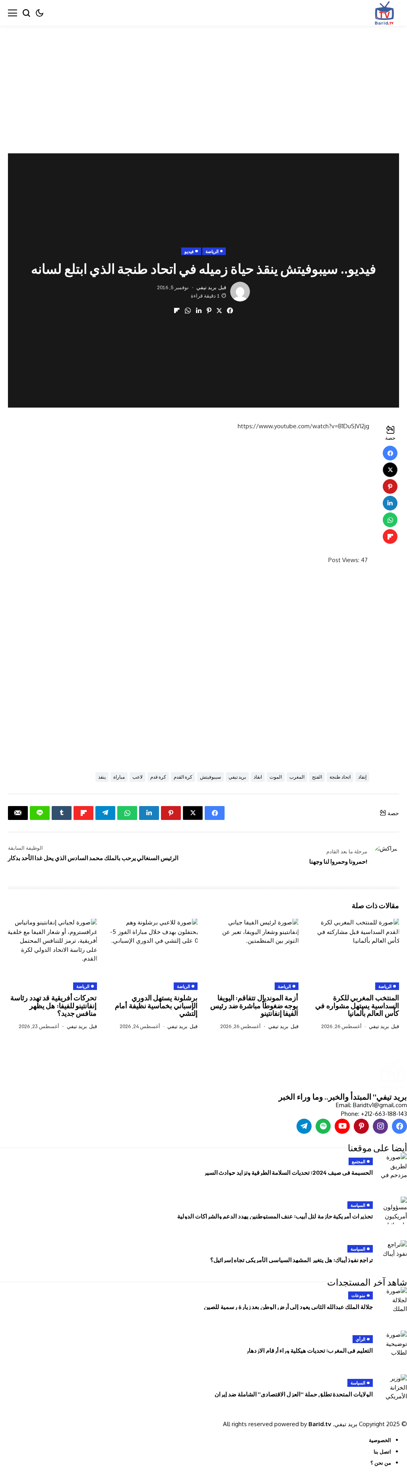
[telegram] (304, 1126)
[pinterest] (361, 1126)
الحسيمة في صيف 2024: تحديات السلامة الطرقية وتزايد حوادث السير (288, 1172)
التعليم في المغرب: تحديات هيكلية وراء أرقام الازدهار (309, 1350)
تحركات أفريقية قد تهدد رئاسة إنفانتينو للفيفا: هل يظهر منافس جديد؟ (53, 1005)
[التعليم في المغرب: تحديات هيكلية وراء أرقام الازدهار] (393, 1344)
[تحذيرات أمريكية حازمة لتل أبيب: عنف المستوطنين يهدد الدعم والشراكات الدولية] (393, 1210)
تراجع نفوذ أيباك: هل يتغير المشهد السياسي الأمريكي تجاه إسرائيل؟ (291, 1259)
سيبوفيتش (210, 777)
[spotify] (323, 1126)
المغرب (296, 777)
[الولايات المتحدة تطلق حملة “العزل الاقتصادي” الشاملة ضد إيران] (393, 1388)
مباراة (119, 777)
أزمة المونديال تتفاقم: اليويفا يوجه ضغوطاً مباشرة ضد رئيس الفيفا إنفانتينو (254, 1005)
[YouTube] (342, 1126)
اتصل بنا (382, 1451)
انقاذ (258, 777)
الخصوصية (380, 1440)
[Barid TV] (392, 1075)
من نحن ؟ (380, 1463)
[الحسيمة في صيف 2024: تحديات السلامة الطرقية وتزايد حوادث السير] (393, 1167)
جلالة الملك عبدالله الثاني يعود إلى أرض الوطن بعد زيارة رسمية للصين (288, 1306)
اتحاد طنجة (340, 777)
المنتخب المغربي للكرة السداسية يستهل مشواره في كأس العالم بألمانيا (357, 1005)
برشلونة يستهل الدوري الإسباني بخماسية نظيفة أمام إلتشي (156, 1005)
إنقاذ (362, 777)
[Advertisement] (203, 84)
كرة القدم (183, 777)
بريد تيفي (206, 287)
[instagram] (380, 1126)
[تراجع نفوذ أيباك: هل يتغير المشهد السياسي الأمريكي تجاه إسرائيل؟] (393, 1254)
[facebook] (399, 1126)
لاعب (137, 777)
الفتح (317, 777)
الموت (275, 777)
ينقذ (102, 777)
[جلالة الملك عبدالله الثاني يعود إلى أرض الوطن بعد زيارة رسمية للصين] (393, 1301)
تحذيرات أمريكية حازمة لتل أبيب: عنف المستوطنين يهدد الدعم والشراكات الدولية (275, 1216)
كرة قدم (158, 777)
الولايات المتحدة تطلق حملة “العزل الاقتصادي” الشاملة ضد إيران (294, 1394)
